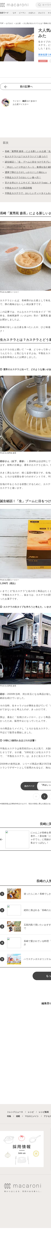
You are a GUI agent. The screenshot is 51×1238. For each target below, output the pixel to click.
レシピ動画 (44, 1112)
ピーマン (22, 13)
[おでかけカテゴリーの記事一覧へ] (43, 61)
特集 (9, 1116)
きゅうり (41, 13)
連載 (18, 1116)
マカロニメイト (32, 1116)
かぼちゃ (32, 13)
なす (14, 13)
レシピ (31, 1112)
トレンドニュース (15, 1112)
